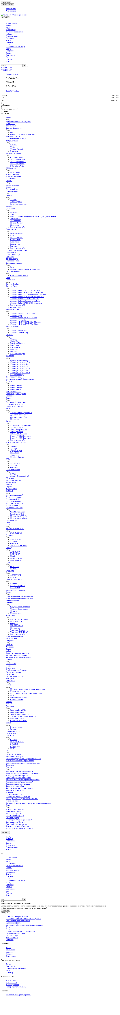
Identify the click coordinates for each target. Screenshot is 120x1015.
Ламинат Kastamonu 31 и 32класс (23, 318)
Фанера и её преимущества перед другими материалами (28, 803)
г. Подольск (15, 746)
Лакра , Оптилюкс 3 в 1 (19, 476)
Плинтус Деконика (13, 307)
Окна (8, 522)
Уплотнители (15, 221)
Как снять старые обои (15, 786)
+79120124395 (6, 68)
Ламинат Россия (12, 309)
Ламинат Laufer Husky (19, 333)
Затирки (13, 246)
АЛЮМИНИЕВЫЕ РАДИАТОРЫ (19, 771)
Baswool (13, 212)
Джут (12, 214)
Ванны (8, 649)
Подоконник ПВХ (13, 499)
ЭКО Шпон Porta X (18, 162)
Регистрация (11, 11)
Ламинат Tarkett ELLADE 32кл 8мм (24, 299)
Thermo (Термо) (16, 149)
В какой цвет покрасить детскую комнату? (23, 773)
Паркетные (14, 419)
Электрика (10, 765)
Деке (7, 28)
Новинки (9, 952)
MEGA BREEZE (17, 742)
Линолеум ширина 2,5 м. (20, 368)
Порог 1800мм (16, 387)
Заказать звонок (12, 74)
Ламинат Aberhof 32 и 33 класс (22, 314)
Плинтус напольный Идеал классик (20, 379)
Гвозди (8, 666)
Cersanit (13, 339)
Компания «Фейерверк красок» (18, 995)
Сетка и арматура (13, 271)
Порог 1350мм (16, 385)
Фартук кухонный (13, 506)
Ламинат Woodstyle (18, 320)
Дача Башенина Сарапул (15, 822)
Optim (12, 147)
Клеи (8, 278)
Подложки (10, 396)
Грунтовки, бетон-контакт (16, 402)
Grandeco (9, 535)
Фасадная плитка (12, 638)
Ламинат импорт (12, 326)
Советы (9, 59)
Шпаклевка (14, 242)
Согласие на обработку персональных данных (24, 925)
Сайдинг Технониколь (19, 609)
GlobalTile (14, 341)
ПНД (12, 695)
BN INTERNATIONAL (15, 529)
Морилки (9, 487)
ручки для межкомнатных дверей (23, 134)
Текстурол (14, 455)
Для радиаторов (16, 427)
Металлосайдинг (12, 600)
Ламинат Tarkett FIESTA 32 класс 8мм (25, 290)
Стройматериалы (12, 36)
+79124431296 (6, 70)
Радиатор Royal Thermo (19, 710)
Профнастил (15, 628)
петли (12, 132)
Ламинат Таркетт (12, 286)
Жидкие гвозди (12, 259)
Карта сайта (10, 950)
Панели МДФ (11, 520)
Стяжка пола (15, 240)
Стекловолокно (16, 700)
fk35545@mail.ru (12, 91)
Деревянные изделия (14, 263)
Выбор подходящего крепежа (17, 776)
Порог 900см (15, 389)
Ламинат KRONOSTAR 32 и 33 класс (25, 322)
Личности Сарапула (14, 813)
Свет (7, 57)
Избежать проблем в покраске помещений (22, 780)
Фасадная (14, 468)
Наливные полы (16, 238)
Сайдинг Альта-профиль (20, 607)
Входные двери (12, 141)
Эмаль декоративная (18, 430)
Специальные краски (14, 404)
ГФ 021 (13, 474)
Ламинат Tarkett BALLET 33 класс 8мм (26, 303)
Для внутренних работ (19, 415)
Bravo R (13, 145)
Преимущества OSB (14, 794)
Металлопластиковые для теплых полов (26, 693)
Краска (8, 40)
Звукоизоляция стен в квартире (18, 778)
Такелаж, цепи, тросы (14, 676)
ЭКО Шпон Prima (17, 164)
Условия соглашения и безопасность (20, 931)
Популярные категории (10, 960)
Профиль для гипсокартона (17, 250)
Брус (12, 267)
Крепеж (9, 53)
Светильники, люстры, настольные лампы (23, 763)
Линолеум (10, 356)
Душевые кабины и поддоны (17, 653)
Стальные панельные (18, 721)
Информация (6, 913)
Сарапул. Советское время (16, 824)
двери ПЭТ (10, 124)
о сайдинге (10, 792)
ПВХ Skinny (15, 172)
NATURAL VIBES (17, 558)
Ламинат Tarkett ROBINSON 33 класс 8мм (27, 297)
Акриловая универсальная (20, 425)
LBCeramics (15, 347)
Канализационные (17, 691)
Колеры (9, 484)
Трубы (8, 685)
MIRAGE (14, 577)
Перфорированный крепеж (16, 670)
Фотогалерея (11, 956)
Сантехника (10, 55)
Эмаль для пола (16, 432)
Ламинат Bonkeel (12, 284)
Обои (8, 44)
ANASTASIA (15, 539)
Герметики (10, 257)
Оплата (8, 929)
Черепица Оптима (17, 630)
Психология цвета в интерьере (18, 797)
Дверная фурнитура (13, 128)
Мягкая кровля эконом (19, 619)
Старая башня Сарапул (15, 816)
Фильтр (9, 702)
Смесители (10, 735)
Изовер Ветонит (16, 223)
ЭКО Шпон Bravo (17, 160)
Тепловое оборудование (19, 714)
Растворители (11, 489)
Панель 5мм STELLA (19, 516)
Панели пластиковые (14, 508)
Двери (8, 25)
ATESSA (13, 541)
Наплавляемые (16, 622)
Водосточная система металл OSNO (20, 596)
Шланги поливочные (18, 204)
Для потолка (15, 463)
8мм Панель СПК (17, 514)
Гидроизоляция (16, 233)
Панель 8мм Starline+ (18, 518)
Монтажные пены (13, 261)
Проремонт (14, 453)
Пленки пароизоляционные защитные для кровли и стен (33, 217)
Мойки (8, 651)
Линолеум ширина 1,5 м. (20, 362)
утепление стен (12, 801)
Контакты (9, 940)
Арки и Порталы (12, 174)
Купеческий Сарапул (14, 811)
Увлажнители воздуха (14, 503)
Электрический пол (13, 392)
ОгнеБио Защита (17, 457)
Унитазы (9, 645)
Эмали (8, 421)
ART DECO (15, 552)
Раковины (10, 647)
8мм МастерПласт (17, 512)
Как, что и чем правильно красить (19, 788)
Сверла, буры (11, 674)
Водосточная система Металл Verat (20, 598)
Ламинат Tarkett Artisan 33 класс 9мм (25, 301)
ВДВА (8, 459)
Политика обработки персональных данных (23, 919)
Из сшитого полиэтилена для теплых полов (27, 689)
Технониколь (15, 219)
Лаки (8, 408)
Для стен (13, 465)
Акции (8, 948)
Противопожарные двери (16, 138)
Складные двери (17, 157)
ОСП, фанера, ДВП (13, 254)
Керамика (9, 335)
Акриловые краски (13, 480)
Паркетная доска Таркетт (16, 394)
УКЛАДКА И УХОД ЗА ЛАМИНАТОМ (22, 799)
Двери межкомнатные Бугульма (18, 122)
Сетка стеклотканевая (19, 276)
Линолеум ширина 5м (19, 364)
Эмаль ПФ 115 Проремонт (20, 436)
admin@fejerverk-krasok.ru (16, 987)
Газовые (13, 729)
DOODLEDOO (16, 533)
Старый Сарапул (12, 818)
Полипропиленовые (18, 697)
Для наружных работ (18, 417)
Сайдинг (9, 603)
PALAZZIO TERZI (17, 586)
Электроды (10, 678)
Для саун (13, 449)
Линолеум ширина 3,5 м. (20, 373)
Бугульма (14, 151)
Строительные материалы (16, 968)
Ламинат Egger (16, 316)
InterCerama (14, 345)
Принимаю (5, 910)
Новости (9, 954)
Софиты (13, 611)
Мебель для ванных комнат (16, 655)
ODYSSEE (14, 567)
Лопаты (13, 200)
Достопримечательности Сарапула (19, 828)
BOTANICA (15, 554)
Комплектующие (17, 613)
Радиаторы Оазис (17, 712)
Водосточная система (14, 636)
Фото (8, 61)
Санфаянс (9, 51)
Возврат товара (12, 938)
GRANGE (14, 543)
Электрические (16, 727)
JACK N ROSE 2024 (18, 546)
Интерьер (9, 42)
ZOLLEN (14, 744)
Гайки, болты (11, 664)
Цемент (9, 206)
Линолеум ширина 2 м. (19, 366)
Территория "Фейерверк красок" (19, 820)
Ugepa (8, 562)
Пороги (9, 381)
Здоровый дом (16, 451)
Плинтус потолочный (14, 495)
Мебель (9, 34)
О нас (8, 927)
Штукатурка (15, 244)
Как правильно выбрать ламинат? (19, 782)
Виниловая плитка (13, 377)
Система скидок (12, 935)
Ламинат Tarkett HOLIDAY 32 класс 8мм (26, 292)
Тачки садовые (16, 202)
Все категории (11, 23)
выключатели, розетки (15, 754)
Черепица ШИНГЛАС (19, 632)
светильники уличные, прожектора (20, 761)
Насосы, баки (11, 733)
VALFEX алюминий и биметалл (23, 716)
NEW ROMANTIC (17, 560)
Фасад (8, 49)
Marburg (9, 548)
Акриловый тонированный (21, 413)
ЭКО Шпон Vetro (17, 166)
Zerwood (13, 446)
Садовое (9, 195)
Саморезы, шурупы (13, 672)
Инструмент (10, 30)
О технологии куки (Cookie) (17, 916)
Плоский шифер (16, 626)
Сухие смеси (11, 229)
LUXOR (13, 584)
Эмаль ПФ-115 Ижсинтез (20, 438)
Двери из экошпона (13, 153)
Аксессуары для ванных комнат (18, 657)
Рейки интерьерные (13, 501)
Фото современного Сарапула (18, 826)
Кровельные (10, 615)
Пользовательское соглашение (18, 921)
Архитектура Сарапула (15, 809)
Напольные (10, 38)
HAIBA (13, 748)
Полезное (5, 944)
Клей (12, 235)
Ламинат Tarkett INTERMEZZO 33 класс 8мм (28, 295)
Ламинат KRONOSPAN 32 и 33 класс (25, 324)
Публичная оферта (13, 923)
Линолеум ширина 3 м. (19, 370)
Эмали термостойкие (14, 406)
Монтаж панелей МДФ (15, 790)
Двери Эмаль (11, 126)
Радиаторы (10, 706)
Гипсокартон (11, 252)
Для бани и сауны (13, 136)
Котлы (8, 723)
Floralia (13, 556)
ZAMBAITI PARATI (14, 579)
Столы (8, 187)
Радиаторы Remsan (17, 719)
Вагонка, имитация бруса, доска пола (25, 269)
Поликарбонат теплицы (15, 47)
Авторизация (11, 9)
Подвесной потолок (14, 497)
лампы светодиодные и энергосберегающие (23, 759)
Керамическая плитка (14, 32)
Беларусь (13, 352)
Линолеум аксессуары (19, 360)
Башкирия (14, 349)
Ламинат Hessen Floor (19, 330)
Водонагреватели (13, 731)
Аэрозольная (11, 482)
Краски (8, 849)
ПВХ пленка (11, 168)
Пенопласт (14, 225)
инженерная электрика (15, 757)
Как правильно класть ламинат (18, 784)
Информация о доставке (15, 933)
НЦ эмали (10, 478)
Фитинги (9, 704)
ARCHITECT (15, 575)
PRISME (13, 569)
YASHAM (10, 571)
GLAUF (13, 740)
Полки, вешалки (12, 185)
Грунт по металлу (13, 470)
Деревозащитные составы (16, 442)
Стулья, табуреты (12, 189)
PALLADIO (15, 588)
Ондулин (14, 624)
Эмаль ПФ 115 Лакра (18, 434)
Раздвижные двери (13, 176)
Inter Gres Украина (17, 343)
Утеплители (10, 208)
